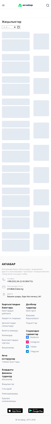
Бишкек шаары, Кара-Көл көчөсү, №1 (24, 296)
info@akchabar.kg (15, 289)
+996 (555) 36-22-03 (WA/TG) (20, 281)
